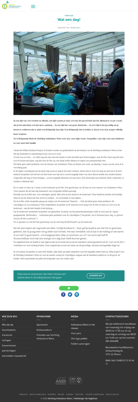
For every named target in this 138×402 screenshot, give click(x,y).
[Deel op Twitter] (70, 294)
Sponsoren (42, 324)
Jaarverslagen (9, 350)
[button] (33, 6)
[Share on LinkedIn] (77, 294)
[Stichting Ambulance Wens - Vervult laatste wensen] (14, 5)
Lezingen (6, 340)
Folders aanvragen (80, 343)
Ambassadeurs (44, 329)
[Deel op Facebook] (63, 294)
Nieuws (61, 394)
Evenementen (9, 345)
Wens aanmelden (38, 394)
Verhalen (69, 16)
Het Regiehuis (91, 398)
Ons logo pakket (79, 338)
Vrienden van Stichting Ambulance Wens (48, 337)
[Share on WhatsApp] (69, 288)
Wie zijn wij (7, 324)
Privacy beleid (112, 394)
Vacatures (7, 335)
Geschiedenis (9, 329)
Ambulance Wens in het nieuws (83, 326)
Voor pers (76, 333)
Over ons (79, 394)
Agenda (69, 394)
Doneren (52, 394)
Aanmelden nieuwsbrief (14, 355)
